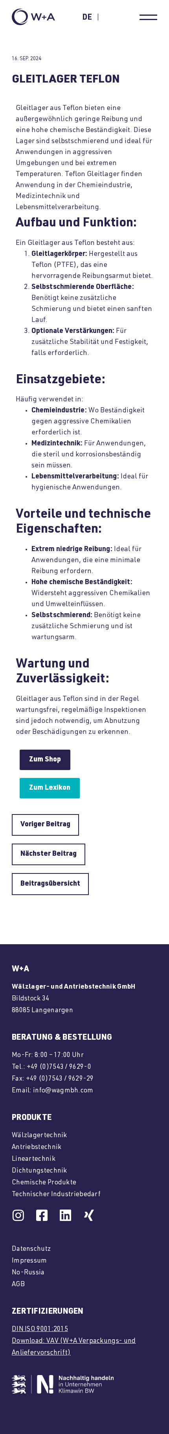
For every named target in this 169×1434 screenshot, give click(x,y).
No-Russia (28, 1273)
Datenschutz (31, 1249)
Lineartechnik (33, 1159)
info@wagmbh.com (63, 1091)
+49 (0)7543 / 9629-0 (59, 1067)
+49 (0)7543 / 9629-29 (60, 1079)
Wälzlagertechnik (39, 1135)
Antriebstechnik (37, 1147)
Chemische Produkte (44, 1183)
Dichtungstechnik (39, 1171)
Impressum (29, 1261)
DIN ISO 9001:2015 (40, 1329)
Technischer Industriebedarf (56, 1194)
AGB (18, 1284)
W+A (20, 970)
